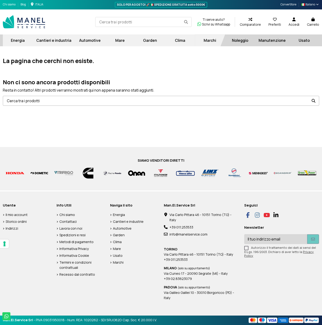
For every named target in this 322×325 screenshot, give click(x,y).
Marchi (118, 262)
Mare (117, 248)
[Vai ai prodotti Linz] (209, 173)
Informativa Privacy (74, 248)
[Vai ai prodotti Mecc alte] (185, 173)
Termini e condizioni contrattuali (75, 265)
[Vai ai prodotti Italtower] (161, 173)
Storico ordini (16, 221)
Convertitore (288, 4)
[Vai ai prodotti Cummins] (88, 173)
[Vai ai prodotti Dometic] (39, 173)
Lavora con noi (70, 228)
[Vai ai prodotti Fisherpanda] (112, 173)
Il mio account (17, 214)
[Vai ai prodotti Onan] (136, 173)
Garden (119, 235)
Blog (23, 4)
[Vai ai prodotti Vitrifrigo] (63, 173)
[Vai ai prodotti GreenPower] (307, 173)
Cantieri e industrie (128, 221)
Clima (117, 242)
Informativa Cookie (74, 255)
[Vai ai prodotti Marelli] (234, 173)
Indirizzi (12, 228)
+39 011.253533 (181, 227)
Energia (119, 214)
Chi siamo (9, 4)
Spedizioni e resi (72, 235)
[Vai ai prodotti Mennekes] (258, 173)
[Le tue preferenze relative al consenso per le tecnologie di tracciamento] (4, 243)
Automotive (122, 228)
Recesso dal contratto (77, 274)
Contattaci (68, 221)
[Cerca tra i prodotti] (186, 22)
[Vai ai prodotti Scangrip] (282, 173)
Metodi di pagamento (76, 242)
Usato (118, 255)
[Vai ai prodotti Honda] (15, 173)
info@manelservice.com (188, 234)
